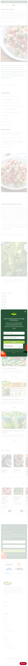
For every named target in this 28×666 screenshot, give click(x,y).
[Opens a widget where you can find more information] (23, 663)
